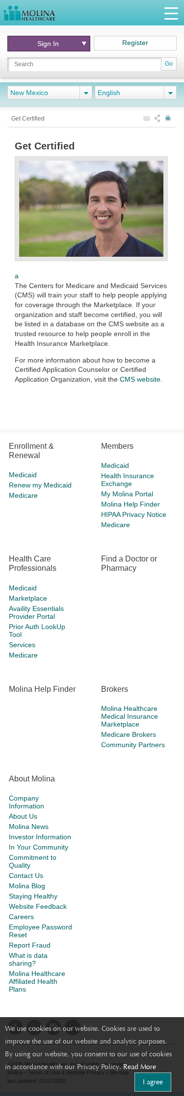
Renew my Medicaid (40, 485)
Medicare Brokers (128, 734)
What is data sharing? (28, 959)
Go (169, 63)
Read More (139, 1066)
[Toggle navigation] (171, 13)
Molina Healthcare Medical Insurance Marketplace (129, 716)
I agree (153, 1081)
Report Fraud (30, 945)
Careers (21, 917)
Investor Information (40, 837)
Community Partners (133, 745)
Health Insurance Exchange (127, 479)
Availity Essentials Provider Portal (36, 612)
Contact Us (26, 875)
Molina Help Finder (130, 504)
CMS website (140, 379)
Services (22, 645)
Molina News (29, 826)
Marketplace (28, 598)
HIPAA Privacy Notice (133, 514)
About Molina (32, 779)
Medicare (23, 495)
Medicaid (23, 475)
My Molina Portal (127, 494)
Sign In (48, 44)
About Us (23, 816)
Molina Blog (27, 886)
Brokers (114, 689)
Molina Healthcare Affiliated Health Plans (37, 981)
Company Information (26, 802)
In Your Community (38, 847)
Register (135, 43)
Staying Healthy (33, 896)
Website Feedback (38, 906)
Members (117, 446)
